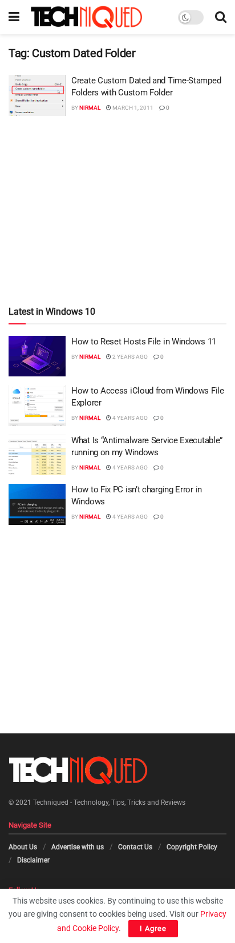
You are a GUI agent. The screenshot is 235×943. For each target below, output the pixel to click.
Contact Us (135, 847)
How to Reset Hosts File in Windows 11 (143, 341)
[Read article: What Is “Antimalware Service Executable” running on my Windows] (37, 455)
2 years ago (129, 357)
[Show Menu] (14, 17)
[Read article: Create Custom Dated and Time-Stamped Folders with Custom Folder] (37, 95)
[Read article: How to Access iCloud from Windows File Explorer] (37, 405)
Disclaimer (33, 860)
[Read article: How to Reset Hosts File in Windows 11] (37, 356)
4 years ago (129, 418)
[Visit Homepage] (86, 17)
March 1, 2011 (132, 108)
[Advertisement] (117, 187)
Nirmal (89, 108)
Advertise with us (77, 847)
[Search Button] (220, 17)
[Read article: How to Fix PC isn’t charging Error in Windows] (37, 504)
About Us (23, 847)
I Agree (153, 928)
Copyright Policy (192, 847)
